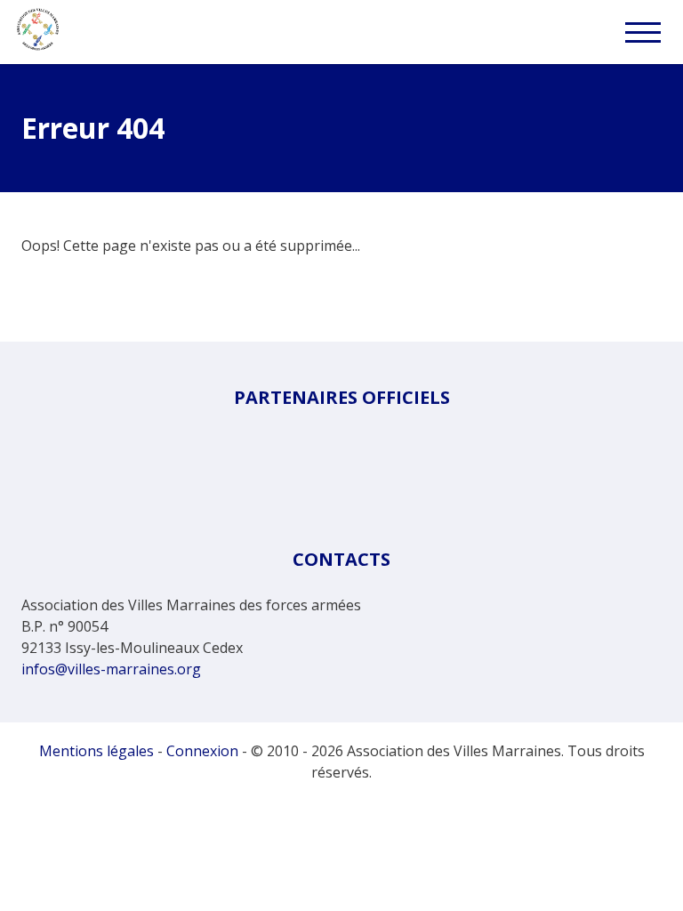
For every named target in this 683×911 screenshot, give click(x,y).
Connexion (202, 751)
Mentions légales (96, 751)
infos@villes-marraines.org (111, 669)
